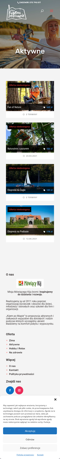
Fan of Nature (14, 107)
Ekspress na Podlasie (18, 231)
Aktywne (14, 344)
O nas (12, 366)
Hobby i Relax (17, 348)
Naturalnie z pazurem (18, 148)
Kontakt (40, 454)
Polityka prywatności (25, 454)
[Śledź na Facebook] (10, 390)
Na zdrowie (15, 352)
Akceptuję (30, 430)
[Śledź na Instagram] (19, 390)
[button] (55, 399)
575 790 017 (35, 2)
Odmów (30, 439)
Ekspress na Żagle (17, 190)
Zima (12, 340)
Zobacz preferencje (30, 447)
